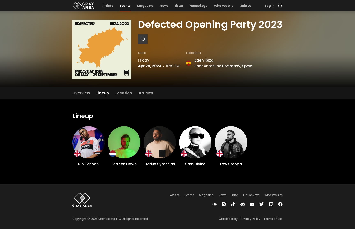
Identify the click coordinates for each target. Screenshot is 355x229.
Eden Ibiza (204, 60)
